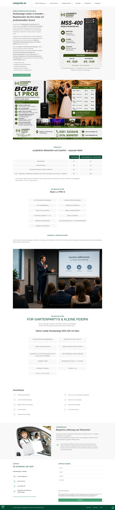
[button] (3, 507)
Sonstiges (97, 3)
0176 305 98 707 (21, 486)
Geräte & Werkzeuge (40, 3)
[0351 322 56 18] (14, 481)
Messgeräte (88, 3)
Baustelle (78, 3)
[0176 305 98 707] (14, 486)
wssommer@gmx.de (22, 476)
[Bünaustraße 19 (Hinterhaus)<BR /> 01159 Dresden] (14, 491)
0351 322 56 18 (21, 481)
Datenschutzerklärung (63, 490)
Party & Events (53, 3)
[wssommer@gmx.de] (14, 476)
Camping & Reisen (66, 3)
